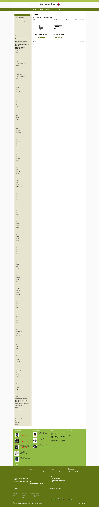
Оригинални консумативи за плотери (21, 481)
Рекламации (15, 493)
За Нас (58, 9)
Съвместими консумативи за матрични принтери (39, 481)
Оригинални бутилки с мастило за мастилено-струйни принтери (38, 474)
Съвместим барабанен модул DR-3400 (42, 445)
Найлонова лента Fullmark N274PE (41, 34)
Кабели (69, 476)
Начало (34, 9)
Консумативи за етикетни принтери (36, 483)
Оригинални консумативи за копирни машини (21, 476)
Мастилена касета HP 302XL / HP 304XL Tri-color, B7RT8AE (25, 440)
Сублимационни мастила (55, 478)
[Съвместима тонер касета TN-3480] (35, 440)
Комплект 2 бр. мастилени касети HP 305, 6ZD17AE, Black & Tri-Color (43, 433)
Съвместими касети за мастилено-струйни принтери (37, 472)
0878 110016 (23, 0)
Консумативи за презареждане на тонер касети (58, 481)
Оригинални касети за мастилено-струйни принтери (37, 469)
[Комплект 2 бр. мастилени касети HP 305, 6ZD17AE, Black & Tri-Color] (35, 434)
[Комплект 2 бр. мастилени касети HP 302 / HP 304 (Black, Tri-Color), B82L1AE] (16, 435)
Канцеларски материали (72, 474)
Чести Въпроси (24, 491)
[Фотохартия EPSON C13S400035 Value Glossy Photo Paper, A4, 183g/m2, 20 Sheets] (16, 459)
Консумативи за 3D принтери (73, 471)
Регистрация (24, 493)
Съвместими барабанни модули (20, 473)
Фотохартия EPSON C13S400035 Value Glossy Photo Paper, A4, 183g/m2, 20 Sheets (25, 458)
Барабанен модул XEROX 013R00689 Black (24, 452)
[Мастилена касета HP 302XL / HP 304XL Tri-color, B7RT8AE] (16, 441)
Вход (14, 497)
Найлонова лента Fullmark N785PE (58, 34)
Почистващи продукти (55, 476)
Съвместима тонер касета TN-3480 (42, 439)
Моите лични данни (82, 503)
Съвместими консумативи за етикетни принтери (58, 469)
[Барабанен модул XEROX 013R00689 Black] (16, 453)
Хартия (52, 474)
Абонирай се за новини (54, 444)
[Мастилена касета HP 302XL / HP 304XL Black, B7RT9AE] (16, 447)
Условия (47, 9)
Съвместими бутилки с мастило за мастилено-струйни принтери (38, 477)
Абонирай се (17, 464)
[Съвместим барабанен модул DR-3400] (35, 446)
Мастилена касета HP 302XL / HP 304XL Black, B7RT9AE (25, 446)
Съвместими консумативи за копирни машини (21, 479)
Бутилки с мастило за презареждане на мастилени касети (75, 469)
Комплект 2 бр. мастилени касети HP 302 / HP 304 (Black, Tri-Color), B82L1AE (25, 434)
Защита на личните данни (35, 493)
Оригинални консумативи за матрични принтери (39, 479)
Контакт (64, 9)
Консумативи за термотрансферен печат (58, 471)
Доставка (53, 9)
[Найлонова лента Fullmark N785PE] (58, 27)
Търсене (23, 497)
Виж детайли (41, 37)
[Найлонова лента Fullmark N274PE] (41, 27)
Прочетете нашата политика (38, 503)
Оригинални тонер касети (19, 468)
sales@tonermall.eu (57, 490)
